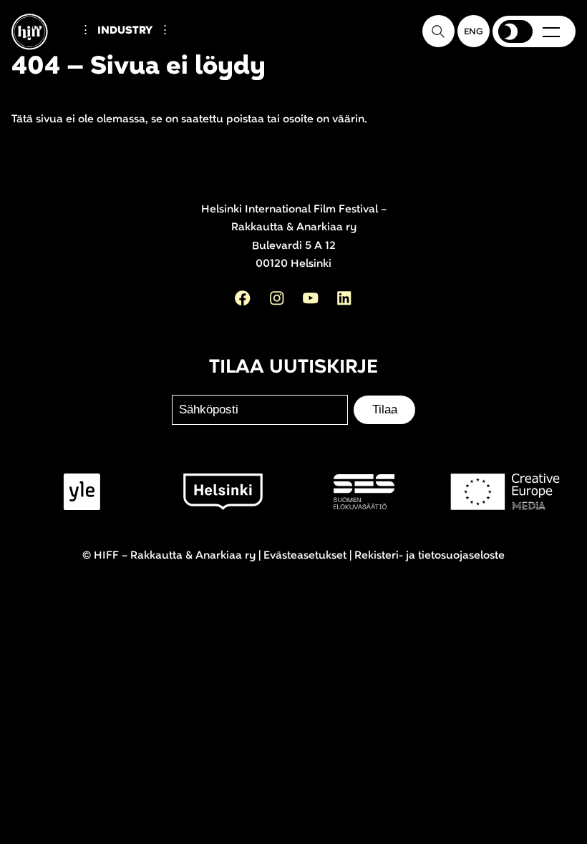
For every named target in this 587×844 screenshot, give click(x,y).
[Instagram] (277, 298)
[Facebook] (243, 298)
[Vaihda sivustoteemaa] (515, 31)
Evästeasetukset (304, 555)
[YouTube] (311, 298)
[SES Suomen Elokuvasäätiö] (364, 491)
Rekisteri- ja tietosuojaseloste (429, 555)
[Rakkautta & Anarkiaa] (41, 56)
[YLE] (82, 491)
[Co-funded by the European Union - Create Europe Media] (505, 491)
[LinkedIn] (344, 298)
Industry (124, 30)
